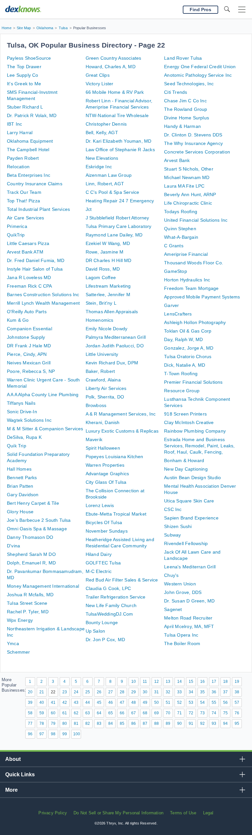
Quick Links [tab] (20, 774)
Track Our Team (24, 192)
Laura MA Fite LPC (184, 186)
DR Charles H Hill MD (109, 260)
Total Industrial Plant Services (38, 209)
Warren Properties (105, 465)
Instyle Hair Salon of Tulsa (35, 269)
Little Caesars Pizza (28, 243)
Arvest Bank (177, 160)
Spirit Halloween (103, 448)
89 (168, 723)
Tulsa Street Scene (27, 603)
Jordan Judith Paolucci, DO (115, 345)
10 (133, 681)
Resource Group (182, 390)
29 (133, 692)
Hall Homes (19, 469)
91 (191, 723)
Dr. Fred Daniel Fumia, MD (35, 260)
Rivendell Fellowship (186, 543)
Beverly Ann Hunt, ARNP (190, 194)
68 (145, 713)
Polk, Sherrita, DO (105, 396)
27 (110, 692)
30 (145, 692)
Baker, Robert (100, 371)
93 (214, 723)
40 (41, 702)
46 (110, 702)
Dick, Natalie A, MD (184, 365)
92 (202, 723)
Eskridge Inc (99, 166)
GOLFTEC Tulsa (103, 562)
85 (122, 723)
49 (145, 702)
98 (53, 734)
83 (99, 723)
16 (202, 681)
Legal (208, 812)
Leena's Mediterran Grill (190, 566)
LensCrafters (178, 313)
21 (41, 692)
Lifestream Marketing (108, 286)
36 (214, 692)
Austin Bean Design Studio (192, 477)
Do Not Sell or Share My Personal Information (118, 812)
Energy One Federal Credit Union (200, 66)
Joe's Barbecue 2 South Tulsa (39, 520)
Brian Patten (20, 486)
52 (179, 702)
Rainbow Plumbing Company (195, 431)
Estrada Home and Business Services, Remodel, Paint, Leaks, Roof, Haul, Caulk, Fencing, (199, 446)
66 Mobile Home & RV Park (115, 92)
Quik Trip (16, 445)
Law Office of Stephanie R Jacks (120, 149)
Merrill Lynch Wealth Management (43, 303)
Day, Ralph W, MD (183, 339)
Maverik (94, 439)
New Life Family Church (111, 605)
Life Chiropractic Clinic (188, 203)
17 (214, 681)
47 (122, 702)
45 (99, 702)
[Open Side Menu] (241, 10)
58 (30, 713)
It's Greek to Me (24, 83)
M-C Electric (99, 571)
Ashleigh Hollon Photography (195, 322)
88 (156, 723)
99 (64, 734)
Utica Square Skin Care (189, 500)
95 (237, 723)
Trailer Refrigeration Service (116, 597)
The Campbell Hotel (28, 149)
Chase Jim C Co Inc (185, 100)
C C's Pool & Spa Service (112, 192)
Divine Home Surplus (186, 117)
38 (237, 692)
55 (214, 702)
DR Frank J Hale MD (29, 345)
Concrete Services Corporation (197, 151)
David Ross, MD (103, 269)
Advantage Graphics (107, 473)
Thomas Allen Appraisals (112, 311)
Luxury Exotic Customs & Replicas (122, 431)
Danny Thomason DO (30, 537)
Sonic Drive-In (22, 411)
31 (156, 692)
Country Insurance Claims (34, 183)
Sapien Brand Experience (191, 517)
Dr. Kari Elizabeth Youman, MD (119, 141)
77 (30, 723)
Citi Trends (175, 92)
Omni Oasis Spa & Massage (37, 528)
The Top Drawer (24, 66)
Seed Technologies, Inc (189, 83)
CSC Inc (172, 509)
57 (237, 702)
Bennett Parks (22, 477)
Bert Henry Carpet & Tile (33, 503)
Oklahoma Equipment (30, 141)
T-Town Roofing (181, 373)
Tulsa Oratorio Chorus (187, 356)
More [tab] (11, 790)
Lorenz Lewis (100, 505)
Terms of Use (183, 812)
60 (53, 713)
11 (145, 681)
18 (225, 681)
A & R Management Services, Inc (121, 414)
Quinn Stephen (180, 228)
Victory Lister (100, 83)
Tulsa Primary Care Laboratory (119, 226)
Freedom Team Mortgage (191, 288)
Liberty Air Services (106, 388)
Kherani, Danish (103, 422)
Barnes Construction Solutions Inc (43, 294)
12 (156, 681)
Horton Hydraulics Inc (187, 279)
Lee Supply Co (22, 75)
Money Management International (43, 586)
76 (237, 713)
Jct (89, 209)
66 (122, 713)
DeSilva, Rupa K (24, 437)
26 (99, 692)
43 (76, 702)
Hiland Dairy (99, 554)
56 (225, 702)
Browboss (96, 405)
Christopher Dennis (106, 124)
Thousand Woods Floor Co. (193, 262)
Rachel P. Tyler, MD (28, 611)
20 (30, 692)
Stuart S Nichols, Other (188, 169)
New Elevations (102, 158)
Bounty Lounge (102, 622)
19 (237, 681)
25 (87, 692)
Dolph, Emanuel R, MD (31, 562)
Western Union (180, 583)
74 (214, 713)
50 (156, 702)
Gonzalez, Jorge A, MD (188, 348)
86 (133, 723)
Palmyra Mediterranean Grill (116, 337)
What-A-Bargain (181, 237)
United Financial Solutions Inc (195, 220)
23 (64, 692)
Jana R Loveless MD (29, 277)
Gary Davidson (23, 494)
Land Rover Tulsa (183, 58)
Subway (172, 535)
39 (30, 702)
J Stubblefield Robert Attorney (117, 217)
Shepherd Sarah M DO (31, 554)
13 (168, 681)
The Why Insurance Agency (193, 143)
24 (76, 692)
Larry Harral (19, 132)
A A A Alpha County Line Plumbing (42, 394)
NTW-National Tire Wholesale (117, 115)
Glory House (20, 511)
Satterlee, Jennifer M (108, 294)
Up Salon (95, 631)
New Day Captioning (186, 469)
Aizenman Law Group (109, 175)
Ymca (13, 643)
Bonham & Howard (184, 460)
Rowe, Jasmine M (105, 252)
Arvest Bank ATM (25, 252)
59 (41, 713)
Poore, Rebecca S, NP (31, 371)
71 (179, 713)
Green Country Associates (113, 58)
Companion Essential (29, 328)
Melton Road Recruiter (188, 618)
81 (76, 723)
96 (30, 734)
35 (202, 692)
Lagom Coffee (101, 277)
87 (145, 723)
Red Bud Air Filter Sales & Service (122, 579)
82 (87, 723)
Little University (102, 354)
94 (225, 723)
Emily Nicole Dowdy (107, 328)
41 (53, 702)
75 (225, 713)
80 (64, 723)
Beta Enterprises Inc (28, 175)
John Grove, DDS (182, 592)
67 (133, 713)
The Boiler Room (182, 643)
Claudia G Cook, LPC (108, 588)
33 (179, 692)
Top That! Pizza (23, 200)
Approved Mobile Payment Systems (202, 296)
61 (64, 713)
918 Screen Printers (185, 414)
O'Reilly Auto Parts (27, 311)
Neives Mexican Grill (29, 362)
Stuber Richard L (25, 107)
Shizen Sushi (178, 526)
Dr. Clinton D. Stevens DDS (193, 134)
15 (191, 681)
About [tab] (13, 759)
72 (191, 713)
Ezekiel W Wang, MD (108, 243)
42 (64, 702)
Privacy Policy (52, 812)
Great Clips (98, 75)
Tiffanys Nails (21, 403)
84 (110, 723)
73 (202, 713)
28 (122, 692)
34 (191, 692)
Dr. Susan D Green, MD (189, 600)
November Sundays (107, 531)
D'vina (13, 545)
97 (41, 734)
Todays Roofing (180, 211)
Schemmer (18, 652)
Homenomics (100, 320)
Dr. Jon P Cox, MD (105, 639)
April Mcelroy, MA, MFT (189, 626)
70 (168, 713)
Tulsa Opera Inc (181, 635)
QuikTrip (16, 234)
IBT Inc (14, 124)
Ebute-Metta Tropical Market (116, 514)
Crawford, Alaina (103, 379)
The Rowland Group (185, 109)
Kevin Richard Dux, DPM (112, 362)
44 (87, 702)
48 (133, 702)
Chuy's (171, 575)
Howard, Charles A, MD (111, 66)
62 (76, 713)
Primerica (17, 226)
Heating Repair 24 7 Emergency (120, 200)
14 (179, 681)
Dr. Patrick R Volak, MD (32, 115)
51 (168, 702)
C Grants (173, 245)
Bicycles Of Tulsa (104, 522)
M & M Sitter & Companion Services (45, 428)
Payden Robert (23, 158)
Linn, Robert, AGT (105, 183)
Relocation (18, 166)
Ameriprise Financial (186, 254)
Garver (171, 305)
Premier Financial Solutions (193, 382)
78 (41, 723)
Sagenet (173, 609)
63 (87, 713)
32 (168, 692)
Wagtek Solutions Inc (29, 420)
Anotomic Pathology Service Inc (198, 75)
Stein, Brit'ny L (101, 303)
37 (225, 692)
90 (179, 723)
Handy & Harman (182, 126)
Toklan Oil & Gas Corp (187, 331)
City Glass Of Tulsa (106, 482)
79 (53, 723)
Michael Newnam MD (186, 177)
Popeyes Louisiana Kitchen (114, 456)
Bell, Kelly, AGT (102, 132)
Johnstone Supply (26, 337)
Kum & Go (18, 320)
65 (110, 713)
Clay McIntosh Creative (189, 422)
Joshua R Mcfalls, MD (30, 594)
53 (191, 702)
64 (99, 713)
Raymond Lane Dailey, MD (114, 234)
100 (76, 734)
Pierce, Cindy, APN (27, 354)
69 (156, 713)
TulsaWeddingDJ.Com (109, 614)
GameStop (175, 271)
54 (202, 702)
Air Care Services (25, 217)
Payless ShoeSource (29, 58)
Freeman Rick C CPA (29, 286)
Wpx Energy (20, 620)
